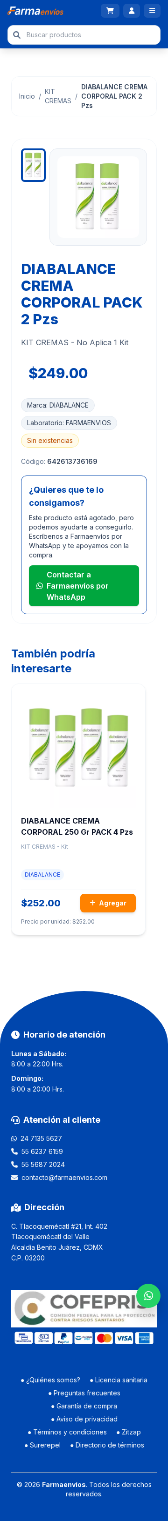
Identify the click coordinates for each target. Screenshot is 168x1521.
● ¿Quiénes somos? (50, 1380)
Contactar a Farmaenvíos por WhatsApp (78, 586)
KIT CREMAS (58, 96)
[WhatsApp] (148, 1296)
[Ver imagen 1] (33, 165)
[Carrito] (110, 11)
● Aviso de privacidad (84, 1419)
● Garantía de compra (84, 1406)
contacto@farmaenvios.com (64, 1177)
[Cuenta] (131, 11)
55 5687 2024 (43, 1164)
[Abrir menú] (152, 11)
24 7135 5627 (41, 1138)
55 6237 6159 (42, 1151)
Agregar (112, 903)
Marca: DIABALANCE (58, 405)
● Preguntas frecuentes (84, 1393)
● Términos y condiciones (67, 1432)
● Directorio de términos (107, 1445)
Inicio (27, 96)
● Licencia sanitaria (118, 1380)
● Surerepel (42, 1445)
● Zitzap (128, 1432)
